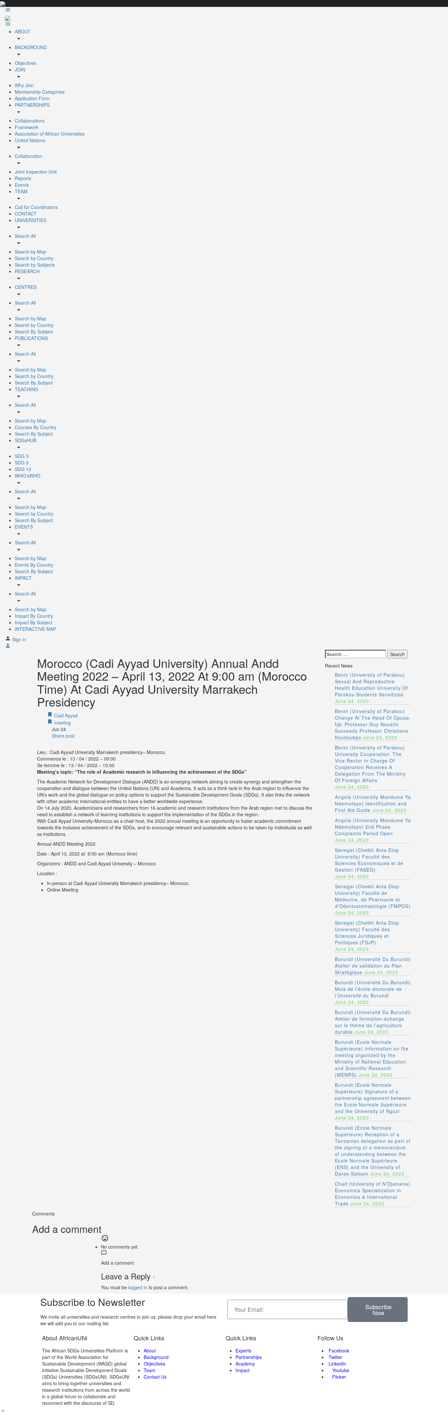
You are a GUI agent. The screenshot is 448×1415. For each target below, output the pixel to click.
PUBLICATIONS (31, 338)
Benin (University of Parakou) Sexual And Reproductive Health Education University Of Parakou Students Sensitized (371, 684)
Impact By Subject (33, 622)
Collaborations (30, 120)
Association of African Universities (50, 133)
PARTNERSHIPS (32, 105)
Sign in (19, 639)
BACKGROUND (31, 47)
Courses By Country (35, 427)
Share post (62, 735)
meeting (62, 722)
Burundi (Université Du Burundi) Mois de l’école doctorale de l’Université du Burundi (373, 989)
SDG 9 (22, 462)
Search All (25, 236)
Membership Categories (40, 91)
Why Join (24, 85)
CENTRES (25, 287)
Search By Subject (34, 331)
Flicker (338, 1376)
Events (22, 184)
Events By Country (34, 564)
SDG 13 (23, 469)
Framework (26, 127)
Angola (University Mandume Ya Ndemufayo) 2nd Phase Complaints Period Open (373, 827)
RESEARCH (27, 271)
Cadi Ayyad (65, 715)
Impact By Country (34, 616)
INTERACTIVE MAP (35, 629)
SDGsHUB (25, 440)
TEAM (21, 191)
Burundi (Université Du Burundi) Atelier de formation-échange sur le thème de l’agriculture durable (373, 1022)
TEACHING (26, 389)
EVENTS (24, 526)
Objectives (25, 63)
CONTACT (26, 213)
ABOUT (23, 31)
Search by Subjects (35, 264)
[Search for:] (355, 654)
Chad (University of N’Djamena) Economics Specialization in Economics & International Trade (372, 1193)
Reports (23, 178)
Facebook (338, 1350)
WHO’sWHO (27, 475)
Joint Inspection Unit (36, 171)
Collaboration (28, 156)
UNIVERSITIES (30, 220)
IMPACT (23, 578)
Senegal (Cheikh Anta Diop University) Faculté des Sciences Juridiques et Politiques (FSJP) (367, 932)
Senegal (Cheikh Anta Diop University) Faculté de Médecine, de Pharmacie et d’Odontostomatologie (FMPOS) (373, 896)
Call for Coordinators (36, 207)
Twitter (334, 1357)
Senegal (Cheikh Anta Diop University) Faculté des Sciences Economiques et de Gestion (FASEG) (369, 860)
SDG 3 (22, 456)
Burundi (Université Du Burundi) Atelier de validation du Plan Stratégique (373, 965)
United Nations (30, 140)
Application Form (32, 98)
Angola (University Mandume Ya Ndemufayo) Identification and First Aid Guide (373, 803)
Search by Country (34, 258)
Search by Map (30, 251)
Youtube (340, 1370)
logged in (137, 1287)
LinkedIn (336, 1363)
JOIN (20, 69)
